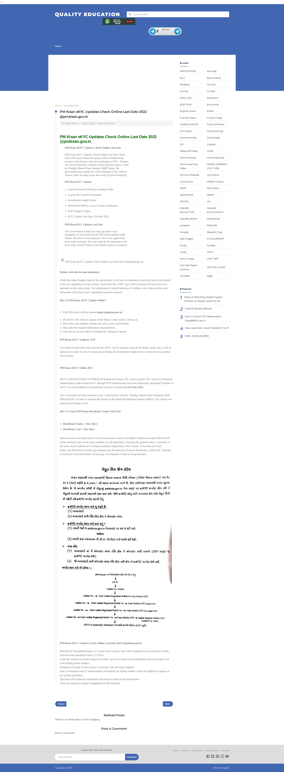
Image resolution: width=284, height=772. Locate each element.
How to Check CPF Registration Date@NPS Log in (203, 318)
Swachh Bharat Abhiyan (198, 308)
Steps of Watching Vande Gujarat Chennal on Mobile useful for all (203, 299)
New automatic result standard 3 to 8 (206, 327)
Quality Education (87, 14)
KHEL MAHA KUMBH (197, 335)
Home (58, 46)
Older (167, 704)
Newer (61, 704)
